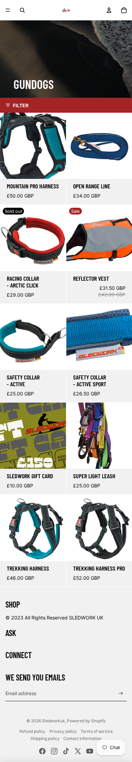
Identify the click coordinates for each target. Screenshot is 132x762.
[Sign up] (121, 694)
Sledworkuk (53, 720)
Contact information (82, 738)
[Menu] (8, 10)
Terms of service (97, 731)
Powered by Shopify (86, 720)
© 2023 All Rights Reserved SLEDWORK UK (54, 617)
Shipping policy (45, 738)
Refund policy (32, 731)
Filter (20, 105)
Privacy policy (63, 731)
